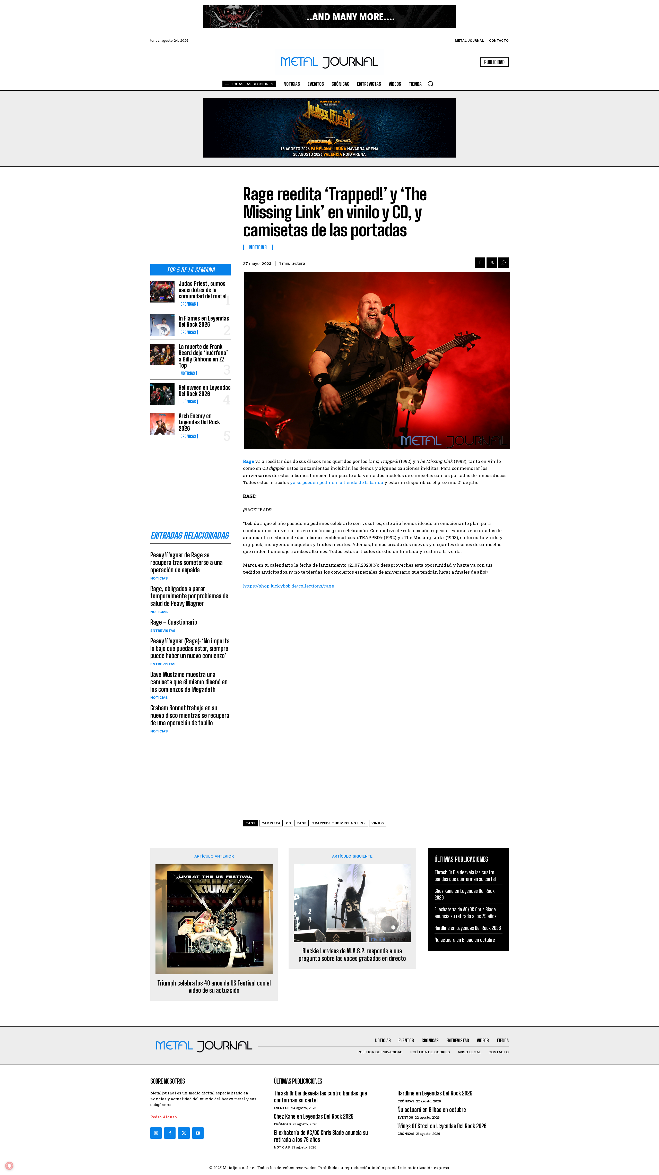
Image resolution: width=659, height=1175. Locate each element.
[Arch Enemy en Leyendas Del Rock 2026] (162, 424)
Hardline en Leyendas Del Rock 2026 (468, 928)
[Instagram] (156, 1133)
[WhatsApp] (503, 262)
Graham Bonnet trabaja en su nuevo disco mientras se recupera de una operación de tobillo (189, 715)
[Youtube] (198, 1133)
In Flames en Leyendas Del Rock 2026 (204, 321)
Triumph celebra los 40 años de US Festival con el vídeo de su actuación (214, 987)
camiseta (271, 823)
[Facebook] (480, 262)
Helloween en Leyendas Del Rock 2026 (205, 390)
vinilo (377, 823)
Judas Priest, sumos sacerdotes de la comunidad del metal (203, 289)
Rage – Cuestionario (173, 622)
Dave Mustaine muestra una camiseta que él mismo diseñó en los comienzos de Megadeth (189, 682)
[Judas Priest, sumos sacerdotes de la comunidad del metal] (162, 291)
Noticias (187, 373)
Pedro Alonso (163, 1116)
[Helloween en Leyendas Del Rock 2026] (162, 394)
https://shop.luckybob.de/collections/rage (288, 586)
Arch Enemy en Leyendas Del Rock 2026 (199, 422)
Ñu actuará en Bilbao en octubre (465, 940)
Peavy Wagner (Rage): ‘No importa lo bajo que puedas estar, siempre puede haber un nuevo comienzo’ (190, 648)
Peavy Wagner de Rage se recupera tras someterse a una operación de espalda (186, 562)
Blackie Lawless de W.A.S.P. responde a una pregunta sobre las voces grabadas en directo (352, 954)
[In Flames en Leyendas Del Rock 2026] (162, 325)
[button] (430, 83)
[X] (492, 262)
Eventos (282, 1108)
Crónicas (188, 304)
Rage (248, 461)
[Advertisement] (190, 219)
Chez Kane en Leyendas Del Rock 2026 (313, 1116)
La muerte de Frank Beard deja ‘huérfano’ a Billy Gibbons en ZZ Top (203, 356)
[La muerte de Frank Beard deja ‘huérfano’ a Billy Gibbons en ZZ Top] (162, 354)
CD (288, 823)
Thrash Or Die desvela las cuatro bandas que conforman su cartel (320, 1096)
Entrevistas (163, 630)
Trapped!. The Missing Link (339, 823)
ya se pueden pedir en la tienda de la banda (336, 482)
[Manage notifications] (9, 1166)
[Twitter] (183, 1133)
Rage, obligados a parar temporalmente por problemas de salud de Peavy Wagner (189, 596)
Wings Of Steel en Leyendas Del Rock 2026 (442, 1125)
